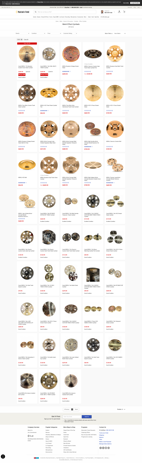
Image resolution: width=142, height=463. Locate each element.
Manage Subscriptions (105, 444)
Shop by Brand (67, 441)
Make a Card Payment (105, 441)
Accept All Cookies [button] (135, 2)
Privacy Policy (40, 2)
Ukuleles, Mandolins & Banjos (53, 434)
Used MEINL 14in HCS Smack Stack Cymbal (114, 214)
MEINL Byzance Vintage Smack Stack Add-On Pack (26, 142)
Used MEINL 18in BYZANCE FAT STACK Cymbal (114, 286)
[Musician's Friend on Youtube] (106, 448)
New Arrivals (66, 443)
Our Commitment (32, 432)
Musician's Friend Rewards (88, 430)
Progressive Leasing (86, 437)
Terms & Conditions (80, 457)
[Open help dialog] (3, 456)
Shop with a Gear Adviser (69, 452)
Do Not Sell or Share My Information (47, 457)
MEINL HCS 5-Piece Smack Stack (91, 106)
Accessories (80, 17)
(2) (92, 146)
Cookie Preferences (16, 3)
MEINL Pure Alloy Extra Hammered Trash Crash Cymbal (70, 106)
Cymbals (76, 21)
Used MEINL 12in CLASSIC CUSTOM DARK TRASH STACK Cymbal (92, 215)
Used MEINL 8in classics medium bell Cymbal (68, 393)
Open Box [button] (97, 17)
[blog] (35, 436)
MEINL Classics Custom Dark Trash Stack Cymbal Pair (92, 67)
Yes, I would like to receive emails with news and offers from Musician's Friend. (80, 420)
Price (49, 33)
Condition (34, 33)
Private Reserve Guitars (69, 445)
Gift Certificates (67, 450)
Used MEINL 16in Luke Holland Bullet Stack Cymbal (70, 358)
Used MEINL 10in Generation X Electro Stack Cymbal (26, 358)
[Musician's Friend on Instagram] (108, 448)
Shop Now (66, 7)
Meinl (61, 21)
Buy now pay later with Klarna (88, 434)
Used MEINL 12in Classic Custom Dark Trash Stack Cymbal (48, 250)
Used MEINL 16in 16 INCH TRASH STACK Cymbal (47, 286)
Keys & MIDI (56, 17)
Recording (67, 17)
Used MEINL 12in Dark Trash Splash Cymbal (25, 286)
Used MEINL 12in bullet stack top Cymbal (48, 358)
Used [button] (92, 17)
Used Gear (66, 434)
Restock (65, 439)
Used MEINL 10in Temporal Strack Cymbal (113, 322)
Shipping (101, 435)
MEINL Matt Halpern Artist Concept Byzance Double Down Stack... (92, 179)
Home (57, 21)
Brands (17, 33)
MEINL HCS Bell (22, 177)
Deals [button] (89, 17)
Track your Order (103, 433)
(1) (70, 71)
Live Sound (61, 17)
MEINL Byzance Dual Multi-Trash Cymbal (114, 67)
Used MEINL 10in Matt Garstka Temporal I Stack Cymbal (70, 214)
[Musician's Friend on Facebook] (100, 448)
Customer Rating (67, 33)
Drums (51, 17)
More (85, 17)
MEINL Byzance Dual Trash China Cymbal (48, 178)
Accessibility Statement (64, 459)
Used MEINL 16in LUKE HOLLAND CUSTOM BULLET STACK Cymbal (25, 323)
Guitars (34, 17)
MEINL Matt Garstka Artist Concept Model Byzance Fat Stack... (91, 143)
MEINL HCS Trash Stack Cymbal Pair (48, 106)
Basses (39, 17)
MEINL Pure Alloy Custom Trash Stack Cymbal (26, 106)
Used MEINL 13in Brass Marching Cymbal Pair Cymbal (92, 250)
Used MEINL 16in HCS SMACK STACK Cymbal (114, 358)
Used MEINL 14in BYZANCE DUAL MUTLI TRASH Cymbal (47, 393)
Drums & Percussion (68, 21)
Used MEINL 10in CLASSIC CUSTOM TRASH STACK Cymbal (70, 322)
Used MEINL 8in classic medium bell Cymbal (26, 393)
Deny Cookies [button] (126, 2)
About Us (30, 430)
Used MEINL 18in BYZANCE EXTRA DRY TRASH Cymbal (47, 214)
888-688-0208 (75, 7)
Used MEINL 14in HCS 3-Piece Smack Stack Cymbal (114, 250)
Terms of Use (8, 3)
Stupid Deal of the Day (69, 430)
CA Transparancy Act (99, 457)
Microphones (74, 17)
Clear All (26, 39)
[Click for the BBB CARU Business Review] (36, 458)
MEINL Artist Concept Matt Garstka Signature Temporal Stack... (69, 143)
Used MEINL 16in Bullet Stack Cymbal (70, 286)
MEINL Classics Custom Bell (113, 141)
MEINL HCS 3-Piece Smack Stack (113, 106)
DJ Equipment (49, 445)
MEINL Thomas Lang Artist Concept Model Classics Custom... (113, 179)
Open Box (65, 437)
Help (139, 7)
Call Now (106, 430)
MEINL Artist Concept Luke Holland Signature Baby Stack (47, 142)
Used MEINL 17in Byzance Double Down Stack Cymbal (25, 67)
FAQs (100, 439)
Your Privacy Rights (89, 457)
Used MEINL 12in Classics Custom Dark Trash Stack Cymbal (70, 250)
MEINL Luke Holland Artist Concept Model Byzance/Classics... (25, 215)
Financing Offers (85, 432)
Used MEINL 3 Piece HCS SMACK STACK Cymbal (91, 322)
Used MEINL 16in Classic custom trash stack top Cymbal (26, 250)
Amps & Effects (45, 17)
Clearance (66, 447)
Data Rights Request (60, 457)
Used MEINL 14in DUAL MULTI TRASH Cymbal (48, 67)
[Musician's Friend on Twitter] (103, 448)
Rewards (130, 7)
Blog (135, 7)
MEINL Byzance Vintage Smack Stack (70, 67)
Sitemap (106, 457)
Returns (101, 437)
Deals (64, 432)
